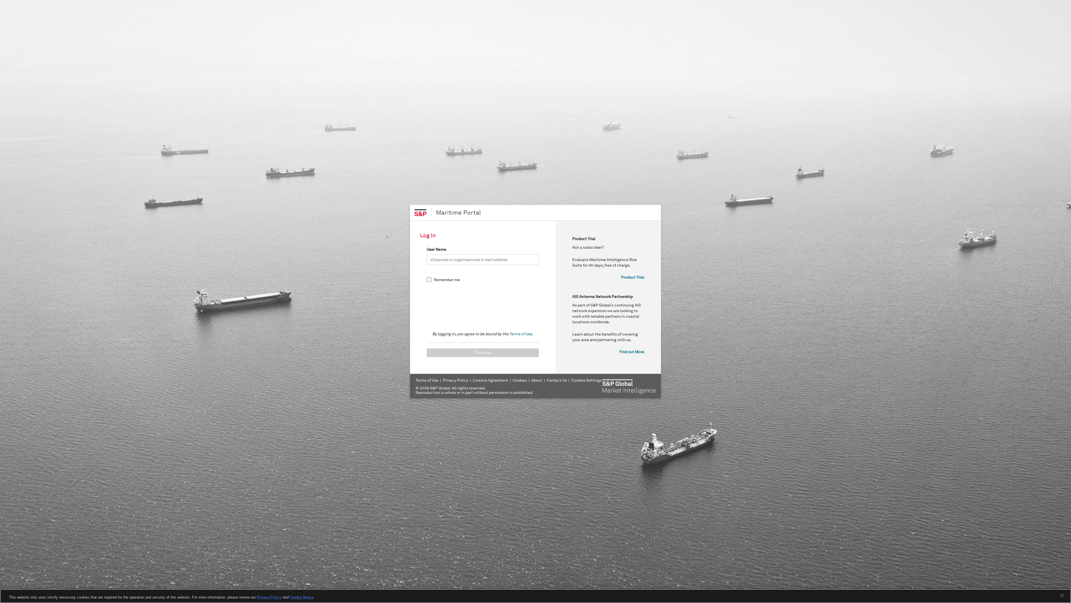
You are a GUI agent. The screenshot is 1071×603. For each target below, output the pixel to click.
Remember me (447, 279)
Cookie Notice (302, 597)
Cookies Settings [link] (586, 380)
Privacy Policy (269, 597)
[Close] (1062, 595)
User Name (436, 249)
